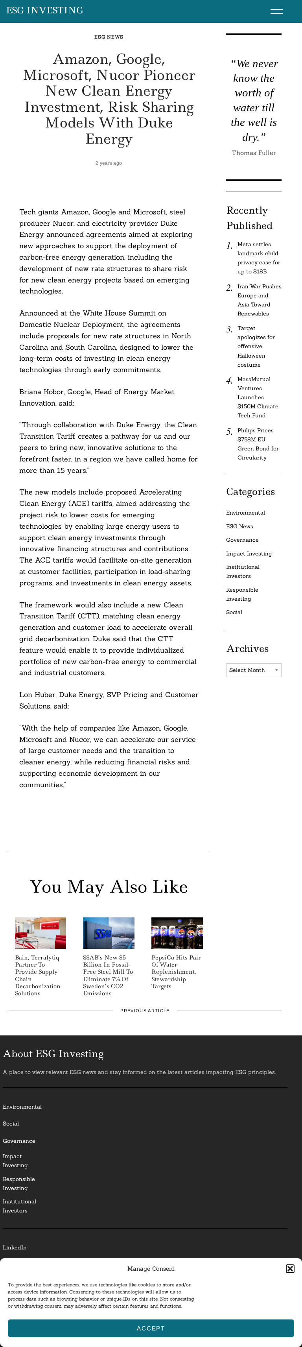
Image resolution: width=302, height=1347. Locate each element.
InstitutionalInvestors (19, 1206)
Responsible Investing (242, 594)
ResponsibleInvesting (19, 1183)
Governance (242, 539)
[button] (290, 1269)
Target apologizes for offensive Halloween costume (256, 346)
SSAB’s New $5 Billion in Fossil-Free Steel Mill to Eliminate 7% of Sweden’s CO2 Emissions (108, 975)
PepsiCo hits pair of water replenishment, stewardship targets (176, 972)
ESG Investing (44, 10)
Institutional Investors (243, 571)
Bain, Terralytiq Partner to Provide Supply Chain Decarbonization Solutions (38, 975)
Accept (151, 1328)
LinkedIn (15, 1247)
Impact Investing (249, 553)
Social (234, 612)
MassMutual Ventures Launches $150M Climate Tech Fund (258, 397)
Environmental (245, 512)
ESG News (108, 37)
